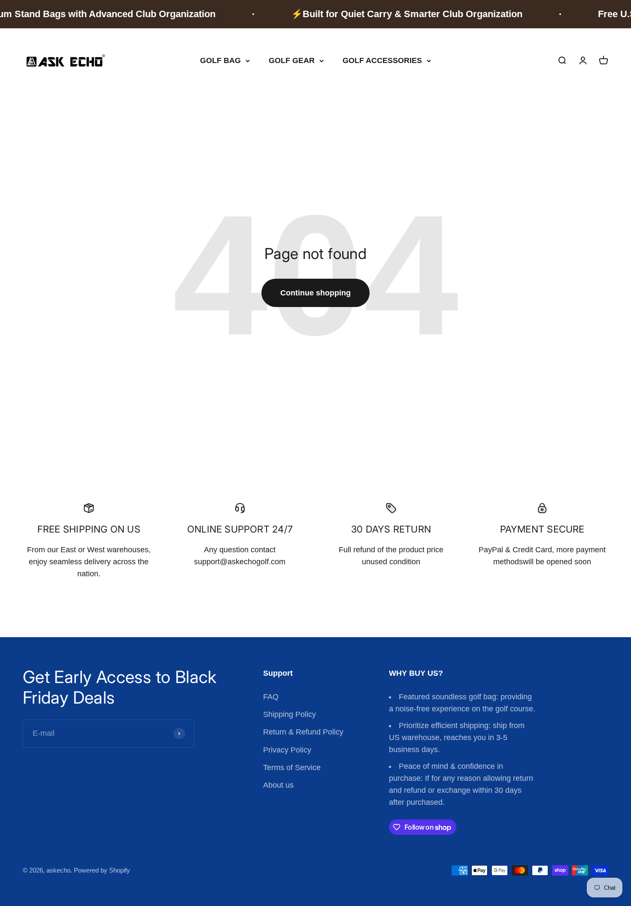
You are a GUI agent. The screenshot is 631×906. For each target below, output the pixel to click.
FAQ (271, 696)
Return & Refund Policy (303, 732)
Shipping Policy (289, 714)
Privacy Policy (287, 750)
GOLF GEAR (292, 60)
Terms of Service (292, 767)
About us (278, 785)
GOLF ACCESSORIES (382, 60)
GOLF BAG (220, 60)
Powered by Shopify (102, 870)
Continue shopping (315, 293)
